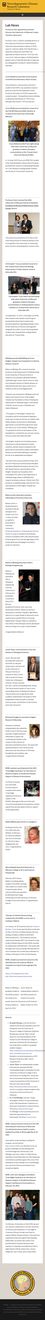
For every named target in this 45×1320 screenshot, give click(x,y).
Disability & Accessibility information (30, 1312)
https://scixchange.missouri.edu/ (17, 973)
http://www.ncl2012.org (14, 1146)
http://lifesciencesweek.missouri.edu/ (18, 976)
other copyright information (29, 1307)
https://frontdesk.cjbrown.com (21, 1053)
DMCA (15, 1307)
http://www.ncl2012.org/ (23, 1109)
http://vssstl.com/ (29, 1117)
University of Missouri (28, 1305)
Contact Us (22, 1314)
